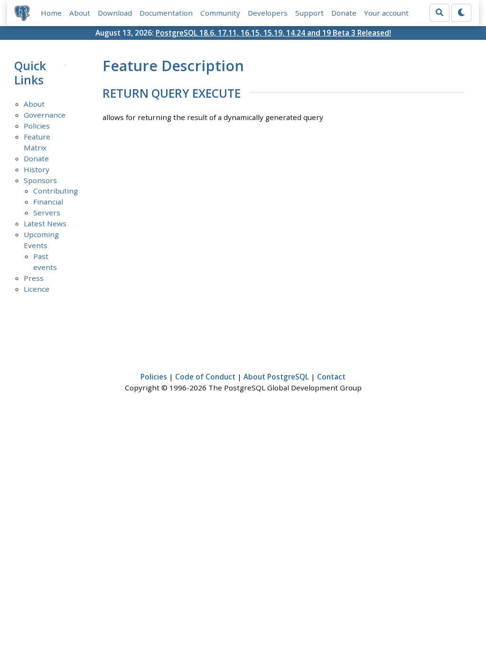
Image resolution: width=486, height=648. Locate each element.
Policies (37, 125)
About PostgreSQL (276, 376)
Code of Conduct (205, 376)
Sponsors (40, 180)
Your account (386, 13)
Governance (44, 115)
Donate (343, 13)
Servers (46, 212)
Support (309, 13)
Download (115, 13)
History (36, 169)
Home (51, 13)
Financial (48, 201)
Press (34, 278)
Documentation (166, 13)
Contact (331, 376)
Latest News (45, 223)
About (79, 13)
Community (220, 13)
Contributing (55, 190)
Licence (36, 289)
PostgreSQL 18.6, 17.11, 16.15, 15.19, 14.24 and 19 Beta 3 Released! (273, 32)
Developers (268, 13)
